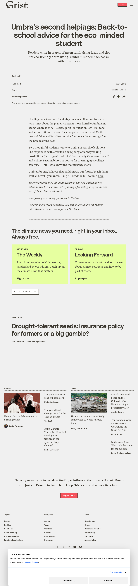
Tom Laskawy (18, 341)
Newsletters (89, 521)
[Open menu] (131, 4)
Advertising (89, 532)
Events (87, 525)
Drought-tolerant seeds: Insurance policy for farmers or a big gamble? (68, 329)
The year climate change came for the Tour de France (55, 413)
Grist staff (16, 76)
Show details (116, 572)
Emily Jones (116, 434)
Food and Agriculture (36, 341)
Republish (88, 536)
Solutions (8, 529)
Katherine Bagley (51, 402)
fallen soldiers (47, 136)
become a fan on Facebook (64, 209)
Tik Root (48, 421)
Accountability (10, 532)
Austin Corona (117, 412)
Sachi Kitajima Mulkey (121, 453)
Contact (48, 529)
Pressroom (49, 540)
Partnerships (50, 536)
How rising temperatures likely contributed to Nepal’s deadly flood (87, 419)
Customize (67, 580)
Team (46, 525)
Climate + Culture (118, 90)
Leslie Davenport (16, 426)
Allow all (108, 580)
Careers (47, 532)
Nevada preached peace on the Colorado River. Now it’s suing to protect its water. (120, 401)
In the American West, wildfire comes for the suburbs (122, 445)
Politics (7, 525)
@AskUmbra (37, 209)
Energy (7, 521)
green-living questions (54, 198)
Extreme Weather (11, 536)
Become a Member (92, 529)
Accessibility (90, 540)
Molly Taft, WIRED (79, 429)
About (47, 521)
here (100, 176)
